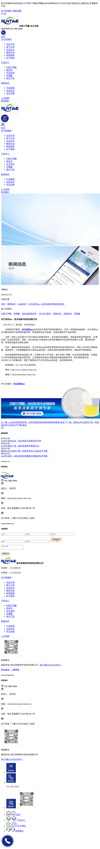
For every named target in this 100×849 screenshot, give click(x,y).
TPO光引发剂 (45, 314)
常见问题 (10, 93)
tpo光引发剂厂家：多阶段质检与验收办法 (20, 446)
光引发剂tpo (19, 384)
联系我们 (5, 101)
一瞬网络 (15, 670)
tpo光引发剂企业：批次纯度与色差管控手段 (21, 441)
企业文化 (10, 49)
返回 (62, 422)
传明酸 (17, 314)
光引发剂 (10, 73)
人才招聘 (5, 98)
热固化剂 (57, 314)
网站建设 (5, 670)
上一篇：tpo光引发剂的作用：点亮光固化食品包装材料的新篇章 (30, 422)
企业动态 (10, 90)
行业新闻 (10, 88)
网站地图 (17, 11)
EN (5, 13)
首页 (3, 37)
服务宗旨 (10, 52)
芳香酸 (9, 75)
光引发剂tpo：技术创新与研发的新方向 (46, 304)
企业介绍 (10, 44)
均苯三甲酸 (11, 67)
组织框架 (10, 55)
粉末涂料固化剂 (29, 314)
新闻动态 (5, 83)
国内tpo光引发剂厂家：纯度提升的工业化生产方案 (24, 451)
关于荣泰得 (6, 11)
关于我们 (22, 826)
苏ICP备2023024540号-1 (50, 665)
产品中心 (5, 62)
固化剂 (9, 70)
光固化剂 (67, 314)
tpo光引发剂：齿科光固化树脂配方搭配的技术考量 (24, 456)
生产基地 (10, 58)
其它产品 (10, 78)
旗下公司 (10, 47)
